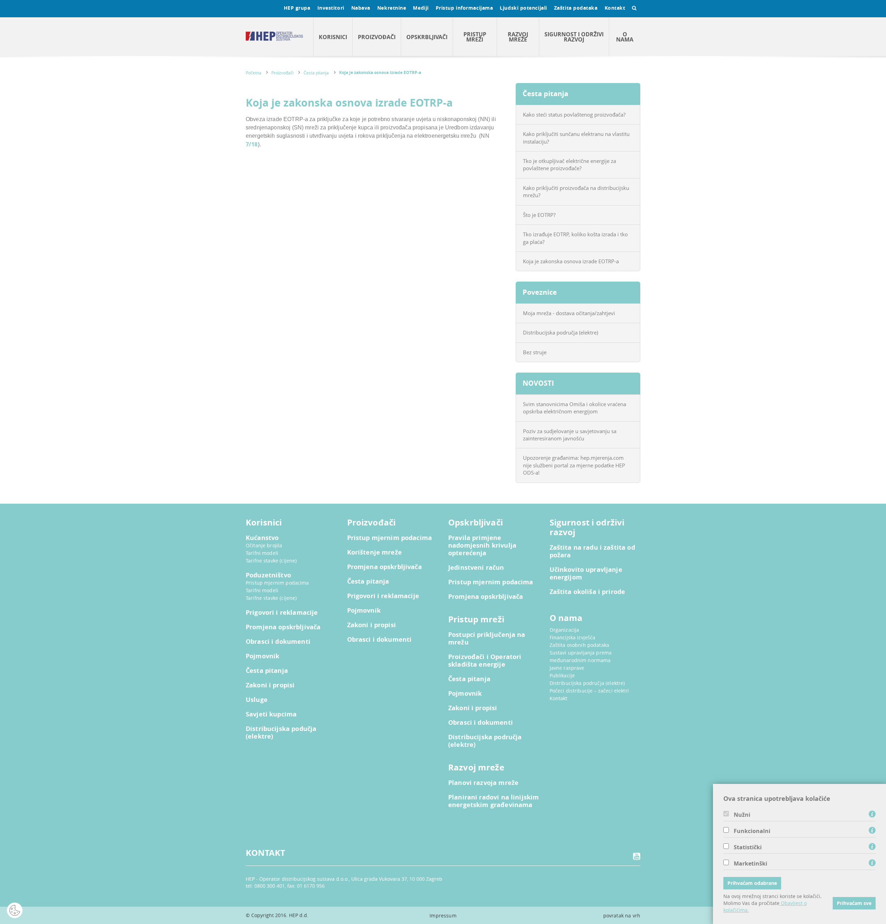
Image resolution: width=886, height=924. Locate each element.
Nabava (360, 7)
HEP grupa (297, 7)
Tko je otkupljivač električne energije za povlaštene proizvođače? (569, 164)
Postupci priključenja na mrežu (486, 638)
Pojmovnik (262, 656)
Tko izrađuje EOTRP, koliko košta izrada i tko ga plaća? (575, 238)
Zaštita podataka (576, 7)
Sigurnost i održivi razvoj (574, 36)
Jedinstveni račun (476, 567)
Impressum (443, 915)
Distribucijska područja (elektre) (560, 332)
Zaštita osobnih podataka (579, 645)
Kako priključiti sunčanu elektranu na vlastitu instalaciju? (576, 137)
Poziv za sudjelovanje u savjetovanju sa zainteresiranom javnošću (569, 435)
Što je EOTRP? (539, 214)
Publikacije (562, 675)
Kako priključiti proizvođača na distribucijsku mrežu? (576, 191)
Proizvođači (377, 37)
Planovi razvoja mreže (483, 783)
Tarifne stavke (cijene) (271, 560)
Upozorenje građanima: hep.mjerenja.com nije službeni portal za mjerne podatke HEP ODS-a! (574, 465)
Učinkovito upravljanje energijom (586, 573)
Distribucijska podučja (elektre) (281, 732)
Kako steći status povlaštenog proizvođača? (574, 114)
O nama (624, 36)
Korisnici (333, 37)
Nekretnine (391, 7)
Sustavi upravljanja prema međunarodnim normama (581, 656)
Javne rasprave (567, 668)
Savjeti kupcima (271, 714)
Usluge (257, 700)
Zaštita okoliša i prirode (587, 592)
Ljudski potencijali (523, 7)
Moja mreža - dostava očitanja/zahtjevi (569, 313)
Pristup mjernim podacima (277, 582)
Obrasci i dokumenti (278, 642)
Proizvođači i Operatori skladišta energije (484, 660)
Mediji (420, 7)
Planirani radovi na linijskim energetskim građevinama (493, 801)
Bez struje (534, 352)
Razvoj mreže (518, 36)
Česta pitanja (316, 72)
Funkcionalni (752, 831)
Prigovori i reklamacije (282, 612)
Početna (253, 72)
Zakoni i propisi (270, 685)
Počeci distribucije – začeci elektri (589, 690)
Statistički (748, 847)
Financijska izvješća (573, 637)
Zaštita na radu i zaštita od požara (592, 551)
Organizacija (564, 629)
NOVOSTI (538, 383)
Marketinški (750, 863)
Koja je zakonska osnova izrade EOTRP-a (380, 72)
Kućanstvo (262, 538)
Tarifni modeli (262, 553)
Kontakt (615, 7)
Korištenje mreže (374, 552)
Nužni (742, 814)
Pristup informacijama (464, 7)
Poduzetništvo (268, 575)
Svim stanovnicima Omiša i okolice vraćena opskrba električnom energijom (574, 408)
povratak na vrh (621, 915)
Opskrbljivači (426, 37)
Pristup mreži (474, 36)
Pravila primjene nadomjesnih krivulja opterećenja (482, 545)
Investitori (330, 7)
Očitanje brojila (264, 545)
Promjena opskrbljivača (283, 627)
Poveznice (540, 292)
